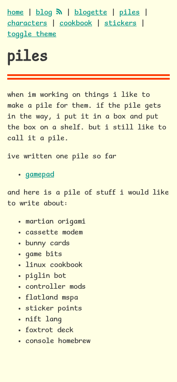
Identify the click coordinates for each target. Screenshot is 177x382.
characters (27, 23)
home (15, 13)
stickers (120, 23)
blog (44, 13)
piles (129, 13)
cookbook (75, 23)
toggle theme (31, 34)
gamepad (39, 175)
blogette (90, 13)
